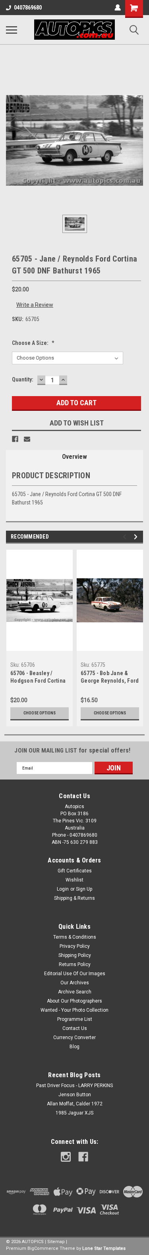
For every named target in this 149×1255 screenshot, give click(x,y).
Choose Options (39, 713)
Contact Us (74, 1028)
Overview (74, 456)
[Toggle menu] (11, 29)
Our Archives (74, 983)
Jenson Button (74, 1094)
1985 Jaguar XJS (74, 1113)
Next (137, 537)
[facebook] (83, 1157)
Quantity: (22, 379)
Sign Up (84, 889)
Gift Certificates (75, 871)
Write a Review (34, 305)
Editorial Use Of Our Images (74, 973)
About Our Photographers (74, 1001)
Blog (74, 1046)
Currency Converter (74, 1037)
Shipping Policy (74, 955)
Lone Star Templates (104, 1248)
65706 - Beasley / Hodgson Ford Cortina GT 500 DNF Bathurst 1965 (38, 677)
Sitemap (56, 1241)
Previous (126, 537)
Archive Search (74, 992)
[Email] (27, 439)
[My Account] (117, 7)
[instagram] (66, 1157)
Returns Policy (75, 964)
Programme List (74, 1019)
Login (63, 889)
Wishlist (74, 880)
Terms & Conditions (74, 937)
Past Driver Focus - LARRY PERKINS (74, 1085)
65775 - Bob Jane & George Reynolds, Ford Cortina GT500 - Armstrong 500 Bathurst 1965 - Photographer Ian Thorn (110, 677)
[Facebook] (15, 439)
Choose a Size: (33, 343)
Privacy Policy (75, 946)
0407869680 (28, 7)
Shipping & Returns (74, 898)
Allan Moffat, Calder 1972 (75, 1104)
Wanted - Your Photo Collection (74, 1010)
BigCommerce (42, 1248)
